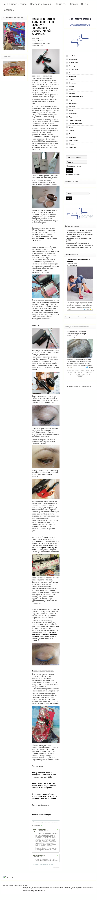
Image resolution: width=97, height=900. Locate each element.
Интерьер (72, 66)
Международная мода (76, 96)
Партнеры (8, 10)
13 (78, 372)
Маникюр (72, 93)
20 (76, 374)
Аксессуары (73, 59)
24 (89, 374)
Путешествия (73, 113)
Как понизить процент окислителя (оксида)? (76, 333)
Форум (74, 4)
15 (84, 372)
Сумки (71, 127)
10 (68, 372)
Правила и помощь (41, 4)
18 (70, 374)
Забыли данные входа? (73, 174)
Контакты (61, 4)
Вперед (80, 376)
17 (91, 372)
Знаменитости (73, 62)
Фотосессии (73, 134)
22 (83, 374)
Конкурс (71, 79)
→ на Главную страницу (80, 19)
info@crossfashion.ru (38, 891)
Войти (69, 170)
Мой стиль (72, 106)
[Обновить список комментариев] (41, 826)
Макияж (40, 40)
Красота (71, 86)
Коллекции (72, 76)
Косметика (72, 83)
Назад (69, 370)
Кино (70, 73)
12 (75, 372)
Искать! (69, 198)
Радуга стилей (73, 117)
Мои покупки (73, 103)
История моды (73, 69)
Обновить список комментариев (43, 864)
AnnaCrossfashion (72, 265)
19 (73, 374)
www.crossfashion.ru (80, 25)
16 (87, 372)
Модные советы (74, 100)
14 (81, 372)
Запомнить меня (74, 166)
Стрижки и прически (75, 123)
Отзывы (71, 144)
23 (86, 374)
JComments (56, 867)
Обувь (71, 110)
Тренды (71, 130)
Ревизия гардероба (75, 120)
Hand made (72, 137)
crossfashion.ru (74, 56)
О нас (84, 4)
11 (72, 372)
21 (80, 374)
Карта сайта (72, 147)
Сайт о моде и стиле (14, 4)
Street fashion (73, 140)
